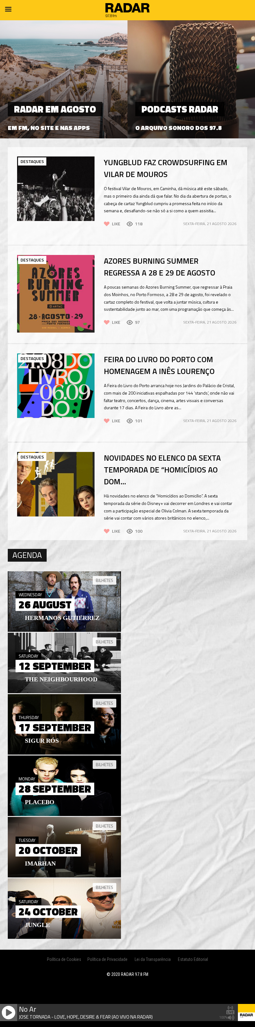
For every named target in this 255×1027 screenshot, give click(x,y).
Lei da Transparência (153, 959)
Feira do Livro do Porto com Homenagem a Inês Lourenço (159, 365)
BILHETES (104, 580)
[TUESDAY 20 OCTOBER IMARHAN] (64, 875)
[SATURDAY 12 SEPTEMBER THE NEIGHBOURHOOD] (64, 691)
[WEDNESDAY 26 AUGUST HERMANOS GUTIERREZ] (64, 630)
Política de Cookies (64, 959)
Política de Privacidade (107, 959)
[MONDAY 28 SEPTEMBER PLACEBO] (64, 814)
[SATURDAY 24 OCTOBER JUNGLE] (64, 937)
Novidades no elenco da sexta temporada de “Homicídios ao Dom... (162, 469)
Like (116, 223)
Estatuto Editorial (193, 959)
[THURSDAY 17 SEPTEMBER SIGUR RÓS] (64, 753)
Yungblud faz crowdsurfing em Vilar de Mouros (165, 168)
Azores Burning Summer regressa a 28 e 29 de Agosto (159, 267)
